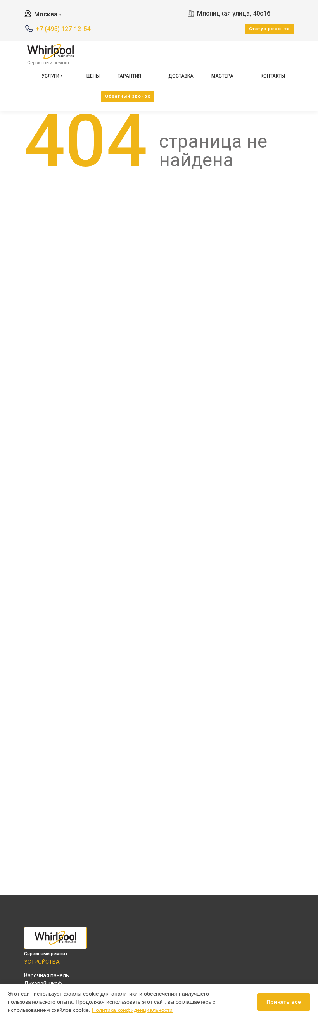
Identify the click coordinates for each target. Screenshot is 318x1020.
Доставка (181, 76)
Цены (93, 76)
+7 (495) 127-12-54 (63, 29)
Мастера (222, 76)
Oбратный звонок (127, 96)
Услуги (50, 76)
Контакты (273, 76)
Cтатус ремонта (269, 28)
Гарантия (129, 76)
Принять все (283, 1002)
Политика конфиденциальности (132, 1010)
